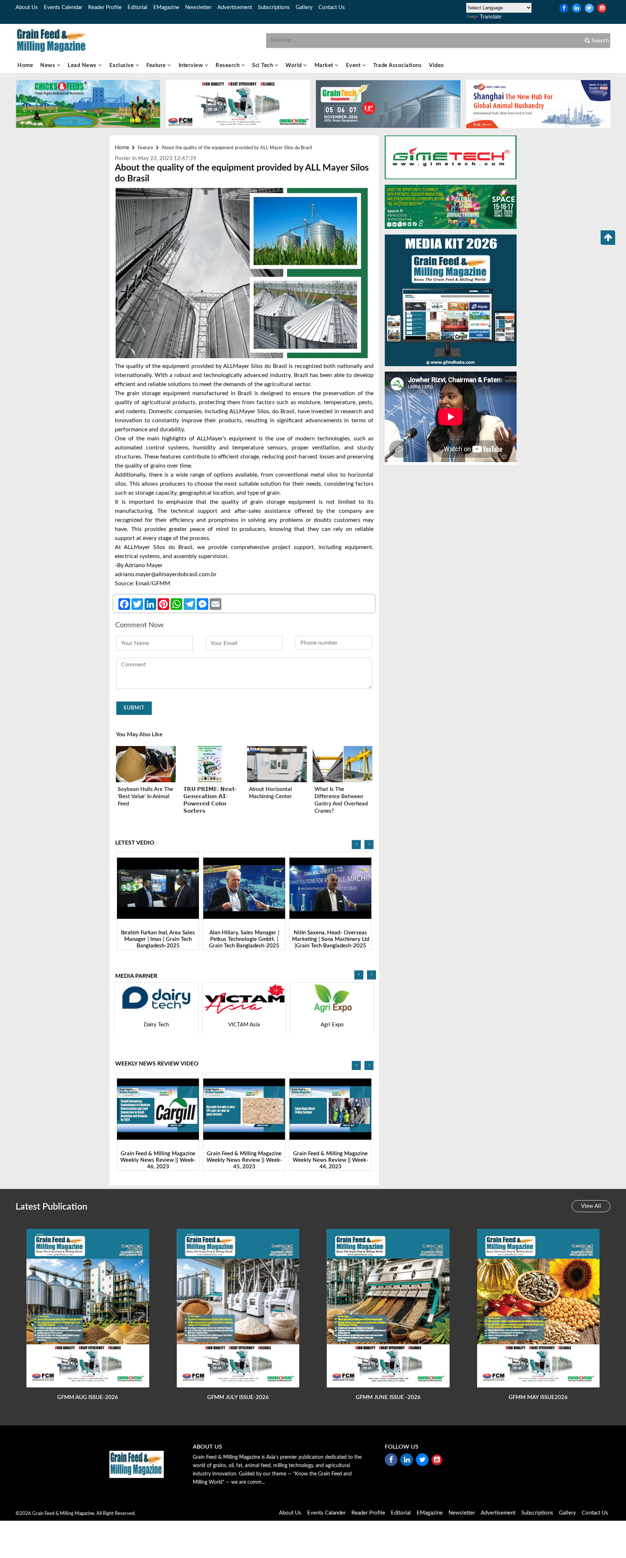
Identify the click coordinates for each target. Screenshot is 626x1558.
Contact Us (331, 7)
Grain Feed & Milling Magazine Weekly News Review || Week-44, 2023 (244, 1160)
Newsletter (198, 7)
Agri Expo (244, 1024)
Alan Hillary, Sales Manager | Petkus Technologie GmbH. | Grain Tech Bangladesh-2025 (158, 939)
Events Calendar (63, 7)
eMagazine (166, 7)
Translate (490, 16)
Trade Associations (397, 65)
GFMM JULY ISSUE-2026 (238, 1397)
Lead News (83, 65)
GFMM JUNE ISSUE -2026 (388, 1397)
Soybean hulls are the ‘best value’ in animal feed (145, 797)
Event (354, 65)
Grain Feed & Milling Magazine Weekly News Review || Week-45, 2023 (158, 1160)
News (48, 65)
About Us (27, 7)
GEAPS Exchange (332, 1024)
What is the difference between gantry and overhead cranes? (341, 800)
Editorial (137, 7)
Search (599, 40)
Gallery (304, 7)
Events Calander (326, 1513)
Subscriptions (274, 7)
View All (591, 1206)
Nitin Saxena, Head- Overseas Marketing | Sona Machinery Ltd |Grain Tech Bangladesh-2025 (244, 939)
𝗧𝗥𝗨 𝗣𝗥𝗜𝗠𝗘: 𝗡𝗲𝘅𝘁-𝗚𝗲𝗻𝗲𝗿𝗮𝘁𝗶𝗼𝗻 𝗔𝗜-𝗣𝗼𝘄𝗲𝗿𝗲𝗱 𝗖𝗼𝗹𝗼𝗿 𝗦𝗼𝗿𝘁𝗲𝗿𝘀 (210, 800)
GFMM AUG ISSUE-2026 (87, 1397)
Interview (192, 65)
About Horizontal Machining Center (270, 793)
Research (228, 65)
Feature (156, 65)
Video (436, 65)
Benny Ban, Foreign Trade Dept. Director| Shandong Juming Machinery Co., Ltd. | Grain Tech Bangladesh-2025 (330, 942)
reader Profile (105, 7)
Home (25, 65)
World (294, 65)
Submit (134, 708)
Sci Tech (263, 65)
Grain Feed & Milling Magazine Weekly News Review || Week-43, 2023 (330, 1160)
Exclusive (122, 65)
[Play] (158, 888)
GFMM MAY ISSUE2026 (538, 1397)
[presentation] (356, 844)
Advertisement (234, 7)
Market (324, 65)
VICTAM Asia (156, 1024)
